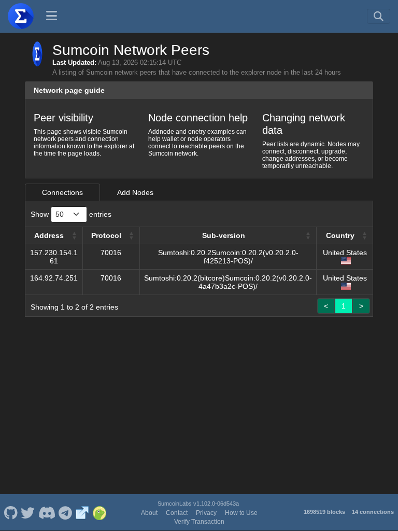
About (149, 512)
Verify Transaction (199, 521)
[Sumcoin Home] (20, 16)
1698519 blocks (324, 512)
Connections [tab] (62, 192)
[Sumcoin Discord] (46, 512)
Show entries (71, 214)
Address (49, 235)
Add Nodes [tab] (135, 192)
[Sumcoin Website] (82, 512)
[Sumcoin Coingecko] (99, 512)
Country (340, 235)
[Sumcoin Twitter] (28, 512)
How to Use (241, 512)
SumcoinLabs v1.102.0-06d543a (198, 503)
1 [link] (344, 306)
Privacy (206, 512)
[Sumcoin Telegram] (65, 512)
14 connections (373, 512)
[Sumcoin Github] (10, 512)
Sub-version (223, 235)
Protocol (106, 235)
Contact (177, 512)
